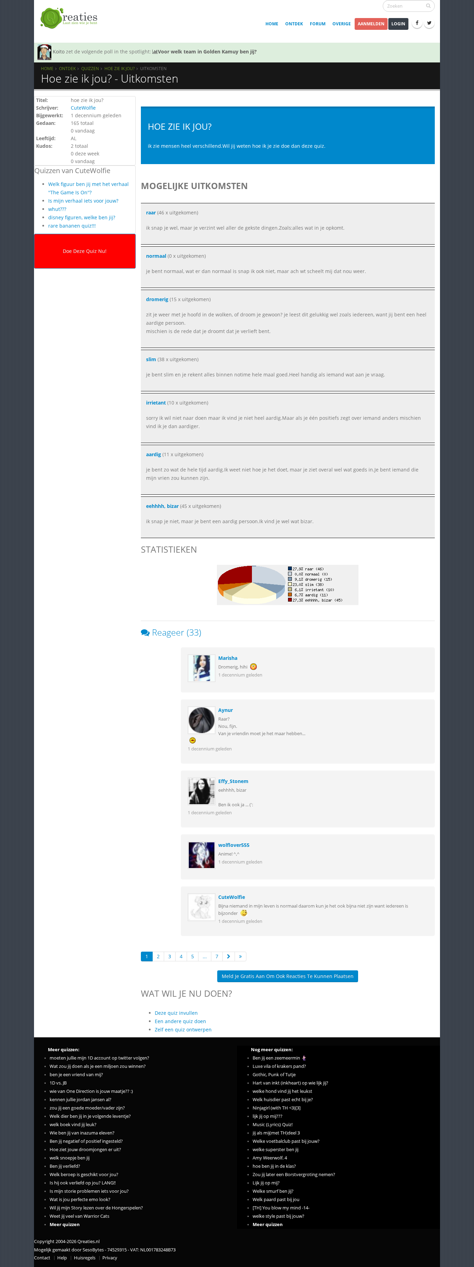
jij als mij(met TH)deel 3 (276, 1133)
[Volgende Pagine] (228, 956)
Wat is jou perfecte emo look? (80, 1199)
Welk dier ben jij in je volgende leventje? (90, 1116)
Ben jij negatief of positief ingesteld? (86, 1141)
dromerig (157, 299)
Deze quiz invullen (176, 1013)
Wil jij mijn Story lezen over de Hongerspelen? (96, 1208)
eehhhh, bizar (162, 506)
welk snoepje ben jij (70, 1158)
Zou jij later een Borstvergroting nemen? (294, 1174)
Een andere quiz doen (180, 1021)
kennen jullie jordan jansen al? (80, 1100)
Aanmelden (371, 24)
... (205, 956)
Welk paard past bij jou (276, 1199)
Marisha (227, 658)
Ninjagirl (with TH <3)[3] (277, 1108)
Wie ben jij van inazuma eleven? (82, 1133)
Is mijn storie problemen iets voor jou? (89, 1191)
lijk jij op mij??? (267, 1116)
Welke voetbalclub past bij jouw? (286, 1141)
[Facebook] (417, 23)
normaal (156, 256)
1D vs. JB (58, 1083)
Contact (42, 1258)
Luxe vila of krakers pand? (279, 1066)
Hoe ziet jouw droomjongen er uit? (85, 1150)
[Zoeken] (428, 5)
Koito (59, 51)
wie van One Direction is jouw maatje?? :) (91, 1091)
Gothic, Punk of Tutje (274, 1075)
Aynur (225, 710)
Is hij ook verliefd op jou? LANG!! (83, 1183)
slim (151, 359)
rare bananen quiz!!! (72, 225)
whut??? (57, 209)
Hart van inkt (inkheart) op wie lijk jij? (290, 1083)
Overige (341, 24)
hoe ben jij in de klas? (274, 1166)
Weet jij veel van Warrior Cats (79, 1216)
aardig (153, 454)
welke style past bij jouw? (278, 1216)
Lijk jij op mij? (266, 1183)
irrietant (156, 402)
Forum (317, 24)
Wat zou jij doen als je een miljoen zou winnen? (98, 1066)
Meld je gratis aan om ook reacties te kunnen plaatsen (288, 976)
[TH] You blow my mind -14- (281, 1208)
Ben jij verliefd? (65, 1166)
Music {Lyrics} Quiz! (273, 1125)
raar (151, 212)
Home (271, 24)
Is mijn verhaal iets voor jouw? (83, 200)
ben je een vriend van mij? (76, 1075)
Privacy (109, 1258)
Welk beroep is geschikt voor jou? (84, 1174)
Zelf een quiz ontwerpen (183, 1029)
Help (62, 1258)
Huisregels (84, 1258)
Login (398, 24)
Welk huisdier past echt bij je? (283, 1100)
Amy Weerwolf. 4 (270, 1158)
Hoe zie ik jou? (119, 68)
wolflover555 (233, 845)
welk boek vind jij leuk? (73, 1125)
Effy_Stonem (233, 781)
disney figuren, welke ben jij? (81, 217)
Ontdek (294, 24)
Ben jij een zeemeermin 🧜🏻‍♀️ (280, 1058)
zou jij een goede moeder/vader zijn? (87, 1108)
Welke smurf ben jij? (273, 1191)
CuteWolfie (83, 107)
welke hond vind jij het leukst (282, 1091)
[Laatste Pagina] (240, 956)
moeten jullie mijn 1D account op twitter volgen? (99, 1058)
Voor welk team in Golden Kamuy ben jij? (207, 51)
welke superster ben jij (275, 1150)
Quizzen (90, 68)
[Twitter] (429, 23)
